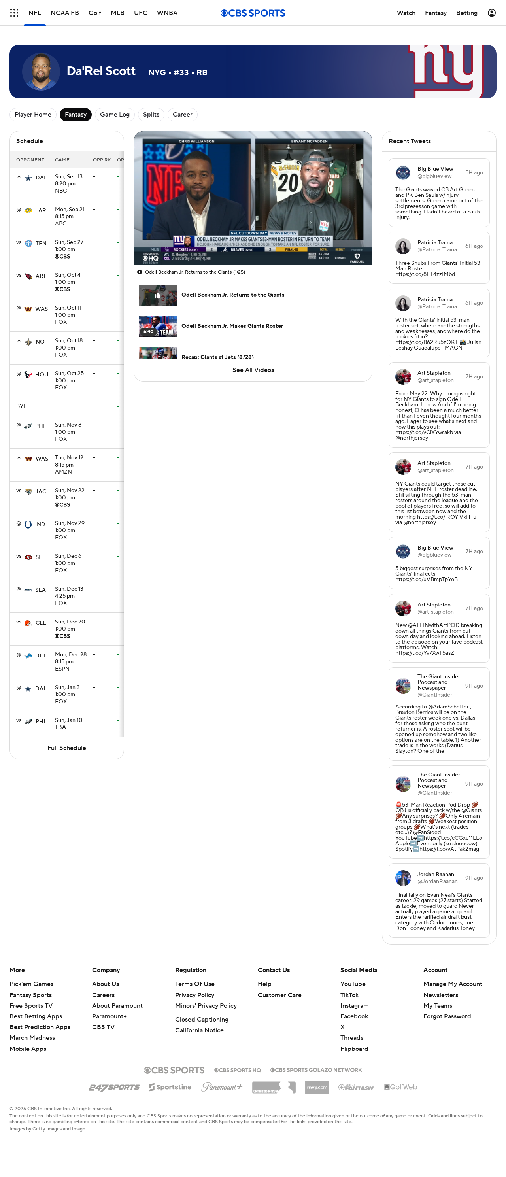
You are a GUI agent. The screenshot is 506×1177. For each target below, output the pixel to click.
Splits (151, 115)
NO (40, 342)
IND (40, 524)
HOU (42, 374)
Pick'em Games (31, 984)
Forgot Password (447, 1016)
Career (183, 115)
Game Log (115, 115)
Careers (103, 995)
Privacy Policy (194, 995)
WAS (41, 309)
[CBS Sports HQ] (237, 1069)
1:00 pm (69, 246)
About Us (105, 984)
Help (265, 984)
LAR (40, 210)
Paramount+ (109, 1016)
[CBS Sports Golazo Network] (316, 1069)
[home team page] (28, 178)
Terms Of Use (195, 984)
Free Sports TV (31, 1006)
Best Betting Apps (35, 1016)
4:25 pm (69, 593)
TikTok (349, 995)
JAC (41, 491)
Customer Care (280, 995)
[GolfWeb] (400, 1087)
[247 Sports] (114, 1086)
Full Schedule (66, 748)
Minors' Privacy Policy (206, 1006)
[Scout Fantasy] (356, 1087)
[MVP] (317, 1084)
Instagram (354, 1006)
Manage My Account (452, 984)
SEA (40, 590)
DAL (41, 177)
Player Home (33, 115)
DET (40, 655)
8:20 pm (69, 180)
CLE (41, 623)
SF (39, 557)
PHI (40, 426)
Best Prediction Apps (39, 1027)
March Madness (32, 1038)
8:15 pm (70, 213)
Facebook (354, 1016)
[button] (14, 13)
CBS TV (103, 1027)
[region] (253, 198)
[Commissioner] (274, 1084)
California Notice (199, 1030)
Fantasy (76, 115)
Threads (351, 1038)
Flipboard (354, 1049)
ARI (40, 276)
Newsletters (440, 995)
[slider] (253, 242)
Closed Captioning (201, 1020)
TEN (41, 243)
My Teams (437, 1006)
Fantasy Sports (30, 995)
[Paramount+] (222, 1085)
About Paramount (117, 1006)
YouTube (353, 984)
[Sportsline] (170, 1086)
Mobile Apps (27, 1049)
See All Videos (253, 370)
